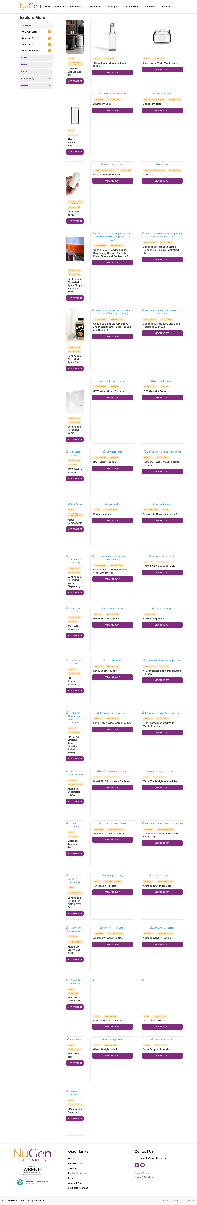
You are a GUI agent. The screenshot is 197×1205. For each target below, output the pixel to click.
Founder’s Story (76, 1163)
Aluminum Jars (35, 44)
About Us (59, 7)
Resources (150, 7)
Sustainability (131, 7)
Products (95, 7)
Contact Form (75, 1183)
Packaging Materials (79, 1173)
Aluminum (26, 25)
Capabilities (77, 7)
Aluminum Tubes (35, 50)
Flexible (24, 85)
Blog (70, 1178)
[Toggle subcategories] (50, 26)
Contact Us (168, 7)
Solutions (73, 1168)
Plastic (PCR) (27, 78)
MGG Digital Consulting (184, 1200)
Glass (24, 57)
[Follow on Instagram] (142, 1165)
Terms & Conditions (145, 1177)
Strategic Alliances (78, 1187)
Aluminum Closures (36, 38)
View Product (75, 81)
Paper (24, 71)
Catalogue (112, 7)
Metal (24, 64)
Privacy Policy (142, 1173)
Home (48, 7)
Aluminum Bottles (36, 32)
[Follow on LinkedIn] (137, 1165)
